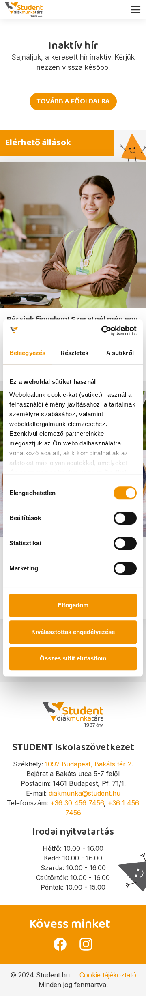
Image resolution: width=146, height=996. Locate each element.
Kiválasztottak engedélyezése (73, 631)
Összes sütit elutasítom (73, 658)
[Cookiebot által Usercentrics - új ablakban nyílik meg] (103, 330)
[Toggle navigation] (138, 7)
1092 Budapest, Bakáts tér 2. (89, 764)
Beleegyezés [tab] (27, 352)
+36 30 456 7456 (77, 803)
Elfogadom (73, 605)
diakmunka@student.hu (84, 793)
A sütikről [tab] (120, 352)
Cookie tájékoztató (107, 975)
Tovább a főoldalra (73, 101)
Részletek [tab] (74, 352)
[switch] (125, 518)
